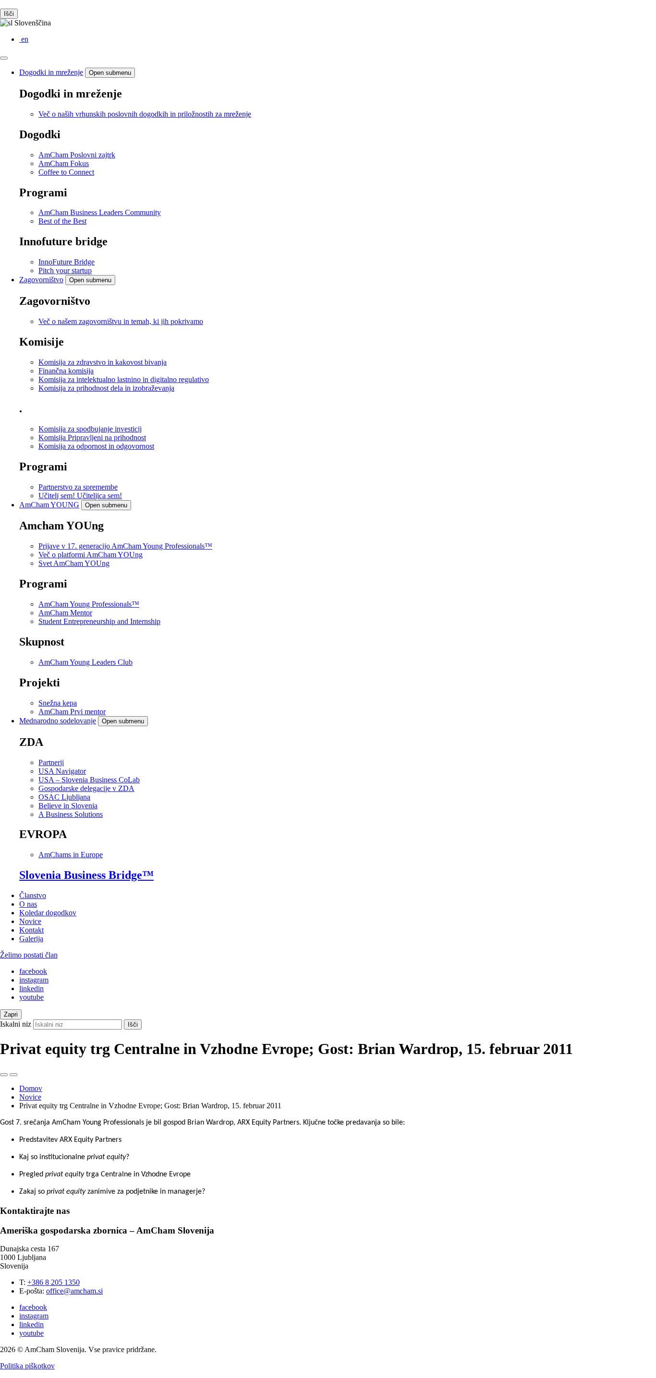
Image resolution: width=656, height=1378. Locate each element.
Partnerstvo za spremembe (78, 487)
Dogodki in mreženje (51, 72)
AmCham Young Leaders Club (85, 662)
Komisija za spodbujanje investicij (90, 429)
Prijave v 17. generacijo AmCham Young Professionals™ (125, 546)
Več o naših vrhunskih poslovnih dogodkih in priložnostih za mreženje (144, 114)
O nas (28, 904)
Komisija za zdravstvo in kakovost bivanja (102, 362)
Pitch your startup (65, 270)
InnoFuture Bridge (66, 262)
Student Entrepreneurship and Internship (99, 621)
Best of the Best (62, 221)
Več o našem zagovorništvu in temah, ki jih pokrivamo (120, 321)
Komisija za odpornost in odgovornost (96, 446)
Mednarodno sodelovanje (57, 721)
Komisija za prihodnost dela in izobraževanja (106, 388)
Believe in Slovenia (67, 806)
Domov (30, 1088)
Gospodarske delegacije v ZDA (86, 788)
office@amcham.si (74, 1291)
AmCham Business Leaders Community (99, 212)
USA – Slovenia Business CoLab (89, 780)
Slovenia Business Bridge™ (86, 875)
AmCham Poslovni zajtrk (76, 155)
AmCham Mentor (65, 613)
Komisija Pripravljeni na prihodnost (92, 437)
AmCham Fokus (63, 163)
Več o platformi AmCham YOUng (90, 555)
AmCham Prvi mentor (72, 711)
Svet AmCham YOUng (73, 563)
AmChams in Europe (70, 855)
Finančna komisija (66, 371)
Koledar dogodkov (47, 913)
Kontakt (31, 930)
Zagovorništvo (41, 280)
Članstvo (32, 895)
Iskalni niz (15, 1024)
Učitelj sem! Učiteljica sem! (80, 495)
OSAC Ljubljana (64, 797)
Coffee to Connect (66, 172)
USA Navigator (62, 771)
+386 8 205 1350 (53, 1282)
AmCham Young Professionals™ (88, 604)
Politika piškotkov (27, 1366)
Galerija (31, 939)
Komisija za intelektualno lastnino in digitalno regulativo (123, 379)
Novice (30, 921)
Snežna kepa (57, 703)
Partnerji (51, 762)
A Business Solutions (70, 814)
